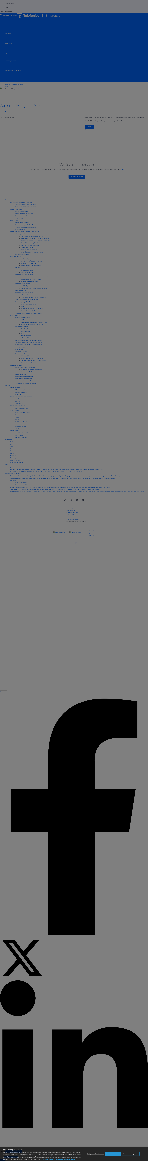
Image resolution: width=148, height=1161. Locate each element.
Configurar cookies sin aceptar (95, 1153)
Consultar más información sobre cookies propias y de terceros (58, 1159)
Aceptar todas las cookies (113, 1153)
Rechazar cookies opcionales (131, 1153)
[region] (74, 1154)
